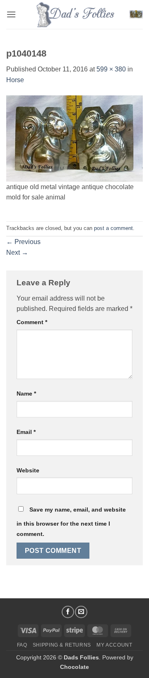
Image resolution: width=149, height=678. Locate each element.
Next (17, 252)
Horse (15, 79)
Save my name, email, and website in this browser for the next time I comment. (71, 522)
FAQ (22, 645)
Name (26, 393)
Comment (32, 322)
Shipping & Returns (62, 645)
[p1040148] (74, 137)
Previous (23, 241)
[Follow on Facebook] (68, 612)
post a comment (113, 228)
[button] (11, 14)
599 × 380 (111, 69)
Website (28, 470)
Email (26, 432)
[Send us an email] (81, 612)
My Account (114, 645)
